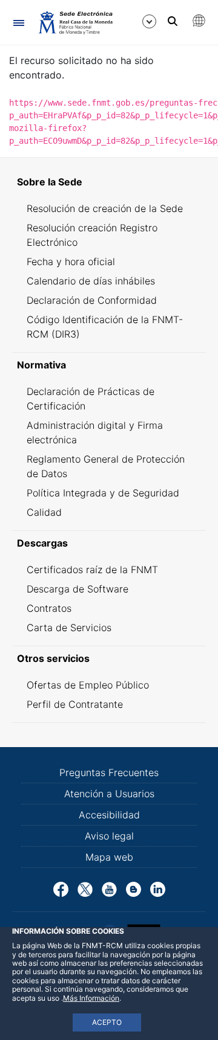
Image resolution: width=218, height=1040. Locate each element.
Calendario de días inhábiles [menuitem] (91, 281)
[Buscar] (173, 21)
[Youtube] (109, 888)
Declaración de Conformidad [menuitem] (92, 300)
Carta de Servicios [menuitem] (69, 627)
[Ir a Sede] (74, 22)
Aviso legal (109, 836)
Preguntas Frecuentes (109, 772)
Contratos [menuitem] (49, 608)
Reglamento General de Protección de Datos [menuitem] (106, 466)
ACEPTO (107, 1022)
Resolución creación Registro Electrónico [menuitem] (92, 235)
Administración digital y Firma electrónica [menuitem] (95, 432)
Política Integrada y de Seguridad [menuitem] (103, 493)
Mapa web (109, 857)
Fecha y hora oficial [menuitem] (71, 261)
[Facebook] (60, 888)
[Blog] (133, 888)
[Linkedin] (157, 888)
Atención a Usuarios (109, 794)
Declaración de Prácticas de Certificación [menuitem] (90, 398)
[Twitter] (85, 888)
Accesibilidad (109, 815)
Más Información (91, 998)
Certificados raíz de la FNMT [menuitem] (92, 569)
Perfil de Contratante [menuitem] (75, 704)
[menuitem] (109, 182)
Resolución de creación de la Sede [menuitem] (105, 208)
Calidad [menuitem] (44, 512)
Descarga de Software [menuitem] (77, 589)
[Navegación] (18, 23)
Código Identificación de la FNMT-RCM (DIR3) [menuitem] (105, 326)
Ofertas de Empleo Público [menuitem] (88, 685)
